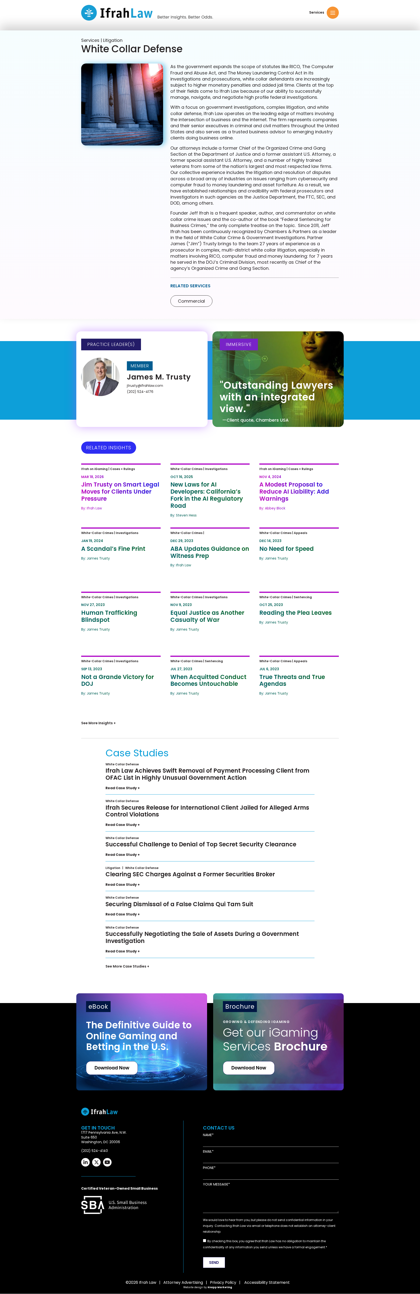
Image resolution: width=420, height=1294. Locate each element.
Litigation (112, 868)
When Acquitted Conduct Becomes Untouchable (201, 663)
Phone (208, 1168)
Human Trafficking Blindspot (115, 596)
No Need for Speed (282, 532)
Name (207, 1135)
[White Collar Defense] (122, 104)
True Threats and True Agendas (298, 660)
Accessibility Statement (267, 1282)
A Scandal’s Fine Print (107, 532)
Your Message (215, 1184)
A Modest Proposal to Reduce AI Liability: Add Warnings (298, 471)
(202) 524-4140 (94, 1150)
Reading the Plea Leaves (289, 596)
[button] (333, 13)
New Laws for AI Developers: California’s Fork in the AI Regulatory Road (204, 474)
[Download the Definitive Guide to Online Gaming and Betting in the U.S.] (141, 1041)
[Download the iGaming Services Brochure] (278, 1041)
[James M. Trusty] (143, 378)
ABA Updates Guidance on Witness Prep (202, 535)
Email (207, 1151)
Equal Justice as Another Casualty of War (200, 599)
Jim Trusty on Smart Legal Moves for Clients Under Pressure (113, 474)
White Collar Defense (122, 764)
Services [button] (316, 12)
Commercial (191, 301)
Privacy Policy (223, 1282)
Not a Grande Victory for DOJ (116, 660)
